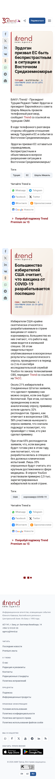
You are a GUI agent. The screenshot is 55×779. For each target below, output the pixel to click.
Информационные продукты (16, 697)
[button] (5, 34)
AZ (27, 774)
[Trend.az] (11, 20)
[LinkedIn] (39, 738)
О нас (5, 662)
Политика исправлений (14, 681)
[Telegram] (32, 738)
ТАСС (17, 378)
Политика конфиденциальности (18, 713)
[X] (18, 738)
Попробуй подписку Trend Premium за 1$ (29, 220)
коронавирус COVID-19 (35, 497)
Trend (27, 117)
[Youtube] (25, 738)
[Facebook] (12, 738)
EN (22, 774)
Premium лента (9, 651)
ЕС (27, 175)
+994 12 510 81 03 (10, 628)
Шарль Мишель (42, 175)
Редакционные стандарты (15, 676)
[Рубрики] (49, 21)
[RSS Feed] (45, 738)
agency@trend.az (9, 631)
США (15, 497)
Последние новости (12, 646)
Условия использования (14, 709)
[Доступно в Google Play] (33, 752)
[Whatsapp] (5, 738)
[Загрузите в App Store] (11, 752)
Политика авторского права (16, 718)
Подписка (7, 692)
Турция (16, 175)
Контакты (7, 672)
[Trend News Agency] (11, 603)
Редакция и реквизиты (13, 667)
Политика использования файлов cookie (22, 722)
